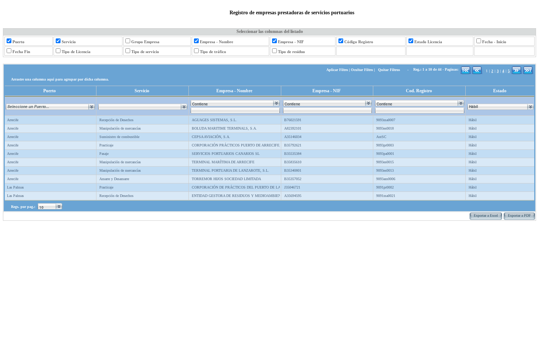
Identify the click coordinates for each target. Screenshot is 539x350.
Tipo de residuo (291, 51)
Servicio (69, 42)
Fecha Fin (21, 51)
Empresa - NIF (291, 42)
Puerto (18, 42)
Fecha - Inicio (494, 42)
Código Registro (358, 42)
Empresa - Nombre (216, 42)
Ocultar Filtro (362, 70)
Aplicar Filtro (337, 70)
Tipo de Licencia (76, 51)
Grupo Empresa (145, 42)
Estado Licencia (428, 42)
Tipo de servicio (145, 51)
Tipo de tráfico (213, 51)
